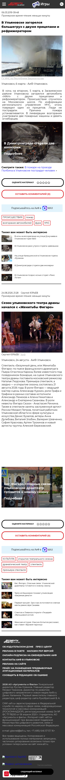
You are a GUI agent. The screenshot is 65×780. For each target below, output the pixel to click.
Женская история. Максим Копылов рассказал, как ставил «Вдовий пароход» (37, 623)
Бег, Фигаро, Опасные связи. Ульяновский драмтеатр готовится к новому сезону (27, 488)
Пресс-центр (44, 646)
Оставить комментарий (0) (32, 194)
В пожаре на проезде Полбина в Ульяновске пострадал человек (28, 169)
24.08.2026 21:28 (10, 292)
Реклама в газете (13, 651)
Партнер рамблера (44, 765)
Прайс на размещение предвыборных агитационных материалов (27, 669)
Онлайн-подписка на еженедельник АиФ (29, 655)
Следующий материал (31, 772)
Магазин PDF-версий (40, 651)
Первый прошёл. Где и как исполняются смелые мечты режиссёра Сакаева (37, 604)
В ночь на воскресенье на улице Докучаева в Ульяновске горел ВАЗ (36, 237)
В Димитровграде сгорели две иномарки (29, 145)
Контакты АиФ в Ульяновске (21, 659)
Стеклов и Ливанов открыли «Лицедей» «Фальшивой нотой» (33, 613)
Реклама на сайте (14, 664)
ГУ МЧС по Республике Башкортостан (23, 78)
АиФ (23, 354)
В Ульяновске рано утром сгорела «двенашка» (37, 246)
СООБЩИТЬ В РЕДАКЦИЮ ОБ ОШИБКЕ (25, 675)
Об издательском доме (17, 646)
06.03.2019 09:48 (10, 12)
